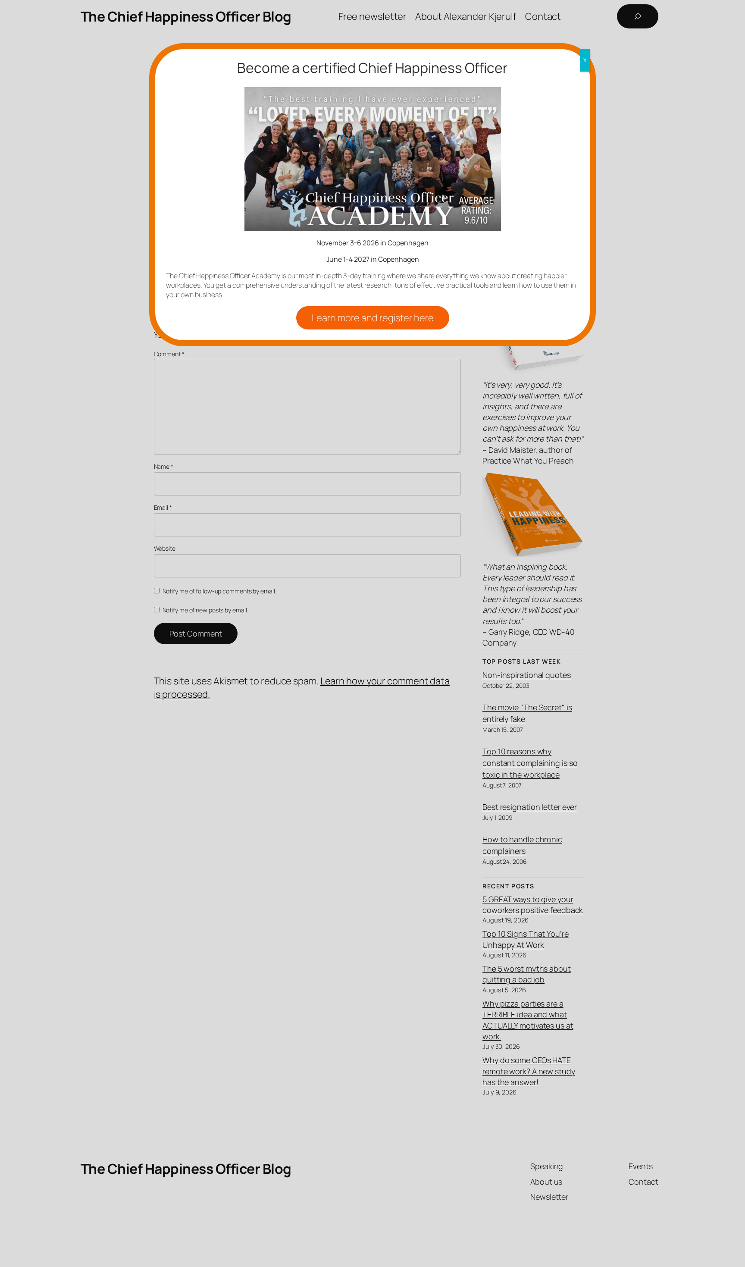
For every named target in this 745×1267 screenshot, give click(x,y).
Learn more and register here (373, 317)
